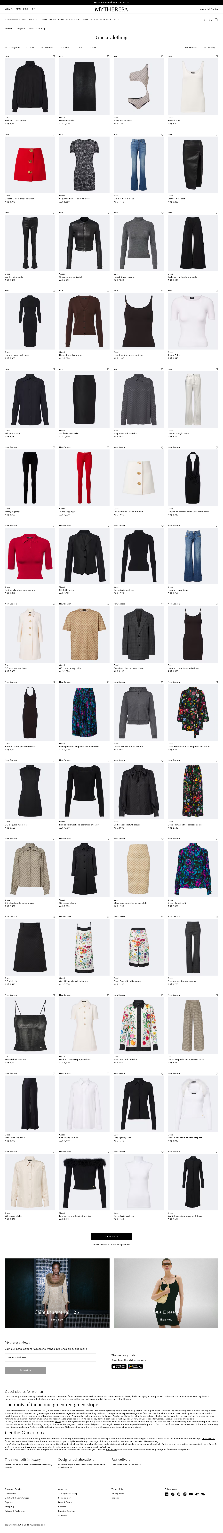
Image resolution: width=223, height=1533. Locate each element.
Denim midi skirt (67, 121)
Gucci (31, 29)
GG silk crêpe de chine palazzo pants (186, 1060)
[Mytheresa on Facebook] (173, 1494)
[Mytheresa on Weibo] (197, 1494)
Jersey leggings (12, 512)
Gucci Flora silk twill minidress (73, 981)
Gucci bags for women (152, 1419)
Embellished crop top (15, 1060)
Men (18, 9)
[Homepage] (111, 9)
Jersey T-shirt (174, 355)
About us (62, 1489)
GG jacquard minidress (16, 825)
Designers (20, 29)
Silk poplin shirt (12, 434)
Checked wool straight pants (182, 981)
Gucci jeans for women (75, 1447)
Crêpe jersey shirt (122, 1138)
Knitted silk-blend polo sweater (20, 590)
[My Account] (205, 20)
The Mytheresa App (68, 1494)
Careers (62, 1507)
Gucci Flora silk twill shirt (126, 1060)
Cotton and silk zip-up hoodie (128, 747)
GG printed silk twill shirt (126, 434)
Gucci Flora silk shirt (177, 903)
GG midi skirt (11, 981)
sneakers (132, 1444)
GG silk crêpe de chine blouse (19, 903)
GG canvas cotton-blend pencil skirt (131, 903)
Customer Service (13, 1489)
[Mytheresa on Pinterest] (179, 1494)
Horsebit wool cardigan (70, 355)
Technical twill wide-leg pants (182, 277)
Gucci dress (30, 1447)
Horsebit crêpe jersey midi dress (20, 747)
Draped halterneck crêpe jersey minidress (188, 512)
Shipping (9, 1507)
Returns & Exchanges (15, 1511)
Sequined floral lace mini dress (74, 199)
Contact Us (10, 1494)
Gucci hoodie (62, 1444)
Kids (25, 9)
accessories (176, 1419)
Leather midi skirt (176, 199)
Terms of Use (118, 1489)
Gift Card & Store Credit (17, 1498)
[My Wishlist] (211, 20)
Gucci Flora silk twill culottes (127, 981)
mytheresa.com (37, 1525)
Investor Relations (66, 1511)
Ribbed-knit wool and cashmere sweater (79, 825)
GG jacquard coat (68, 903)
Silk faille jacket (67, 590)
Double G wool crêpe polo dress (75, 1060)
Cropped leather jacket (70, 277)
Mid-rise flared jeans (124, 199)
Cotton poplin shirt (68, 1138)
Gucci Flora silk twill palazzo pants (184, 825)
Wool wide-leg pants (15, 1138)
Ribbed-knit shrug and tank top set (185, 1138)
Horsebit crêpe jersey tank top (128, 355)
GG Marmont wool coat (16, 668)
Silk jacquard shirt (14, 1216)
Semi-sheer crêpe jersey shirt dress (185, 1216)
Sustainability (65, 1498)
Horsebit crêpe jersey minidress (183, 668)
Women (9, 9)
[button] (200, 20)
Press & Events (65, 1502)
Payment (9, 1502)
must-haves (111, 1450)
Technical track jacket (15, 121)
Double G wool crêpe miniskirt (19, 199)
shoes (167, 1419)
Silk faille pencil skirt (69, 434)
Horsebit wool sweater (124, 277)
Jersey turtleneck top (124, 590)
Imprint (115, 1498)
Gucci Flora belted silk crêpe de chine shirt (189, 747)
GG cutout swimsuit (123, 121)
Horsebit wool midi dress (17, 355)
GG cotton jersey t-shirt (70, 668)
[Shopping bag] (216, 19)
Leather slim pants (14, 277)
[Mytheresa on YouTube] (191, 1494)
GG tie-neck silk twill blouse (127, 825)
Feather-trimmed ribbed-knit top (75, 1216)
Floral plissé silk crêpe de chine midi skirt (79, 747)
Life (33, 9)
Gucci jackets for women (167, 1425)
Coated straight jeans (178, 434)
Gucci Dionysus (146, 1442)
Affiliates (62, 1516)
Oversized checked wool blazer (129, 668)
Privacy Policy (118, 1494)
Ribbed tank (174, 121)
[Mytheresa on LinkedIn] (167, 1494)
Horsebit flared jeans (178, 590)
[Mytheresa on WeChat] (203, 1494)
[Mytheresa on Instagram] (185, 1494)
